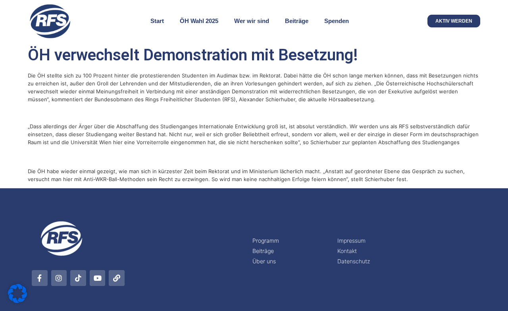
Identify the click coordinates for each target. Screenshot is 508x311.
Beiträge (296, 20)
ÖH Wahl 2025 (199, 20)
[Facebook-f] (40, 278)
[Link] (117, 278)
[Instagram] (59, 278)
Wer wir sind (251, 20)
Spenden (336, 20)
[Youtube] (98, 278)
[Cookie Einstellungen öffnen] (17, 301)
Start (157, 20)
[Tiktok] (78, 278)
